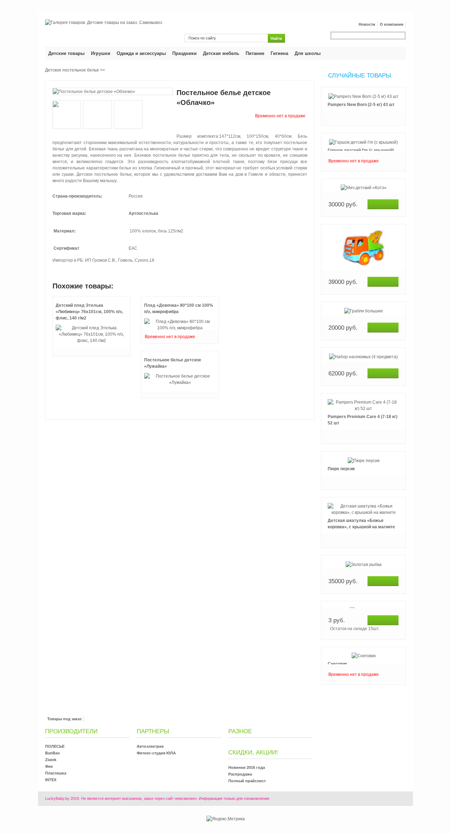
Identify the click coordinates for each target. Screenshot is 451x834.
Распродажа (240, 774)
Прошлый (363, 87)
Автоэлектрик (150, 746)
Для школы (308, 53)
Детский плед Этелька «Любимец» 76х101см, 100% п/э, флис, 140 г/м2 (89, 311)
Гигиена (279, 53)
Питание (255, 53)
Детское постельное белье (72, 70)
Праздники (184, 53)
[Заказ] (383, 204)
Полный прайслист (247, 781)
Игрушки (100, 53)
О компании (391, 24)
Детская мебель (221, 53)
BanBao (52, 753)
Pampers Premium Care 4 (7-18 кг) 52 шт (362, 419)
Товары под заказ (64, 719)
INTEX (50, 780)
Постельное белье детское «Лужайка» (172, 363)
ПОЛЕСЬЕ (54, 746)
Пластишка (55, 773)
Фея (48, 766)
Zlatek (50, 760)
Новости (367, 24)
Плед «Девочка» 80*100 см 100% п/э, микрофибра (178, 308)
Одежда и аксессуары (141, 53)
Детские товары (66, 53)
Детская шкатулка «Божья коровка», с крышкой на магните (361, 523)
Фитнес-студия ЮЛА (156, 753)
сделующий (363, 692)
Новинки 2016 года (246, 767)
